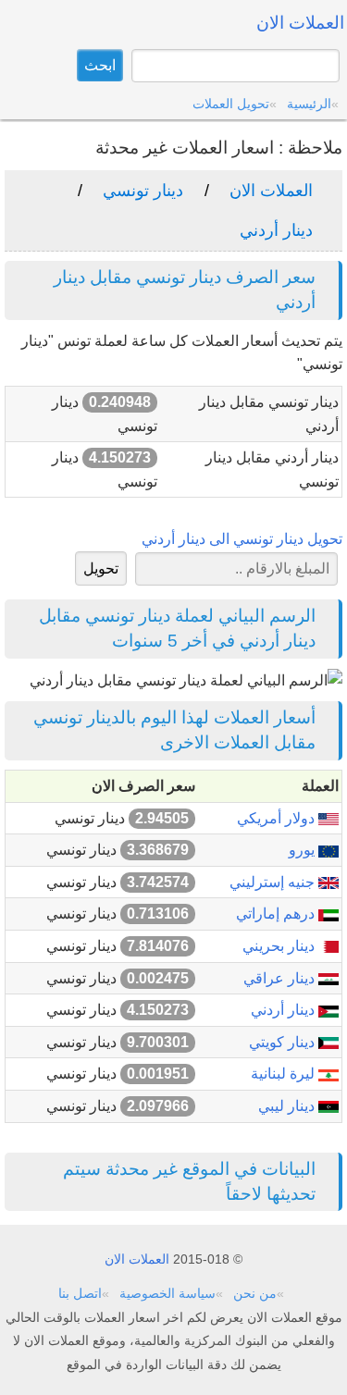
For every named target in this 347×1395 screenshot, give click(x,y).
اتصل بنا (80, 1293)
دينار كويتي (283, 1042)
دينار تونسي (143, 190)
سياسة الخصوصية (167, 1293)
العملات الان (271, 190)
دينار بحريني (280, 946)
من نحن (255, 1293)
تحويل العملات (230, 103)
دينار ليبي (288, 1106)
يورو (303, 850)
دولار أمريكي (277, 818)
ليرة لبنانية (284, 1073)
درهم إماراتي (277, 913)
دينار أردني (276, 230)
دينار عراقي (280, 978)
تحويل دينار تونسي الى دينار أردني (242, 539)
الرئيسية (309, 103)
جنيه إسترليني (273, 882)
